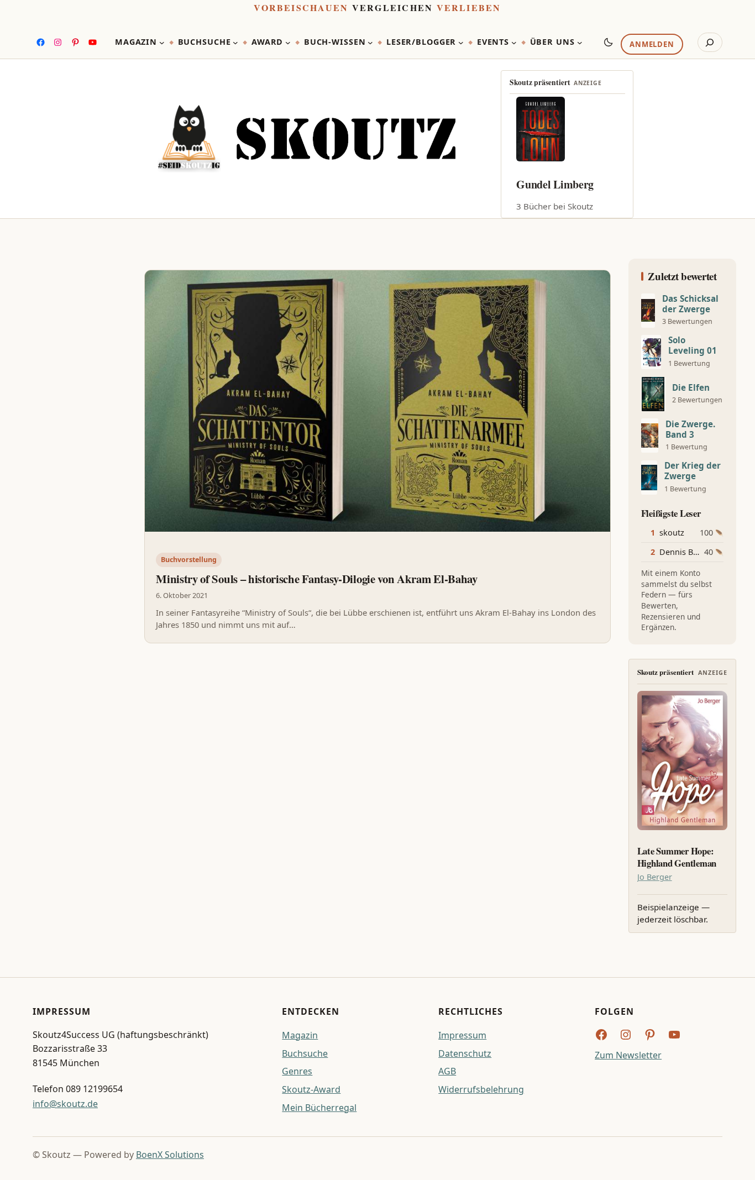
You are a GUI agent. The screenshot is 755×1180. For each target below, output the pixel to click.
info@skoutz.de (65, 1104)
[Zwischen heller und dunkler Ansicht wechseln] (608, 42)
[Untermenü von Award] (288, 42)
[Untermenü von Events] (514, 42)
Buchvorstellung (189, 559)
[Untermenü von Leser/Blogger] (461, 42)
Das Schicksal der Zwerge (690, 303)
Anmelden (652, 45)
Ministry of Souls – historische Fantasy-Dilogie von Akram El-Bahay (316, 578)
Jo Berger (654, 877)
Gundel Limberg (555, 184)
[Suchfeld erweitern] (710, 43)
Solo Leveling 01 (692, 345)
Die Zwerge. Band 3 (690, 429)
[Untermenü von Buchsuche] (235, 42)
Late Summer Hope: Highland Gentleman (676, 857)
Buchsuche (305, 1053)
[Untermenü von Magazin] (162, 42)
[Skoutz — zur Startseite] (306, 138)
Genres (297, 1071)
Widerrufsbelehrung (481, 1089)
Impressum (462, 1035)
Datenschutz (464, 1053)
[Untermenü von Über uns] (580, 42)
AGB (447, 1071)
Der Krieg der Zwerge (692, 470)
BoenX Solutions (170, 1154)
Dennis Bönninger (693, 552)
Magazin (300, 1035)
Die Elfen (691, 387)
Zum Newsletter (628, 1055)
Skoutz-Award (311, 1089)
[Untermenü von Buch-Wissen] (370, 42)
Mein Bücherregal (319, 1108)
